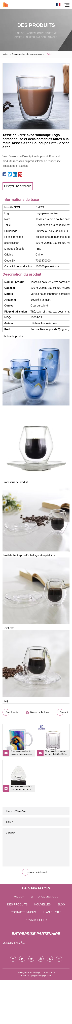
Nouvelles (42, 904)
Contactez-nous (23, 912)
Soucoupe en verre (35, 54)
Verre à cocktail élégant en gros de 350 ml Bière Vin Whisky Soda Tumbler (56, 753)
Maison (6, 54)
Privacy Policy (36, 920)
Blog (61, 904)
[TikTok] (59, 959)
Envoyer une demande (17, 186)
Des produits (18, 54)
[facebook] (13, 959)
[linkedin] (22, 959)
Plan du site (52, 912)
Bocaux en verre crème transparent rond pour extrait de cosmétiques (21, 788)
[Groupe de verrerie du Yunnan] (5, 4)
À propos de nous (44, 896)
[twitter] (31, 959)
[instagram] (50, 959)
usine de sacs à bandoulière (12, 943)
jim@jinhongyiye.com (41, 976)
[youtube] (41, 959)
